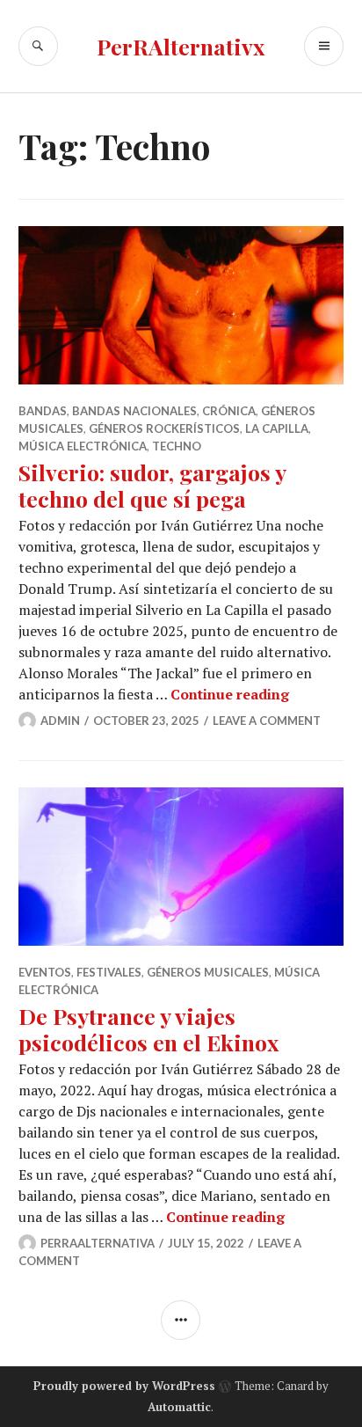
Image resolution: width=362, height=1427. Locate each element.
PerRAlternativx (180, 46)
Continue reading (229, 694)
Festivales (108, 972)
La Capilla (276, 428)
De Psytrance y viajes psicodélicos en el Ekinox (148, 1029)
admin (60, 721)
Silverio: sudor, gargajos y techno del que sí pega (152, 485)
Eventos (44, 972)
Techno (176, 446)
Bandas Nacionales (134, 411)
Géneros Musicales (208, 972)
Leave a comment (267, 721)
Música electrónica (82, 446)
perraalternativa (97, 1243)
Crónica (229, 411)
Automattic (179, 1407)
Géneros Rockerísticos (164, 428)
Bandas (42, 411)
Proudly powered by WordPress (124, 1386)
